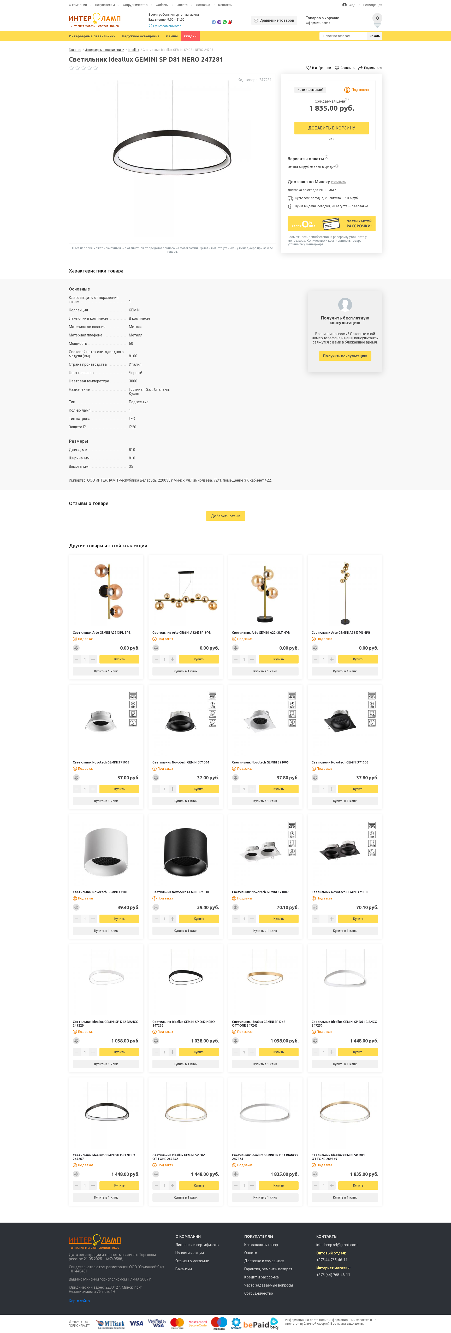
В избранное (321, 68)
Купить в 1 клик (106, 671)
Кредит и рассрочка (261, 1277)
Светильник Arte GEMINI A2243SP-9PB (181, 632)
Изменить (338, 182)
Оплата (182, 5)
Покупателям (105, 5)
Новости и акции (189, 1253)
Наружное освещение (140, 36)
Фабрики (162, 5)
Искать (375, 36)
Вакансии (183, 1269)
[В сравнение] (76, 647)
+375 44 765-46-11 (332, 1260)
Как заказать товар (261, 1245)
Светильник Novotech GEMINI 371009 (101, 892)
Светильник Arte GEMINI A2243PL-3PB (102, 632)
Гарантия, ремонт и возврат (268, 1269)
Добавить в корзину (331, 128)
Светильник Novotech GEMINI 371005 (260, 762)
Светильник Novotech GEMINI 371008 (340, 892)
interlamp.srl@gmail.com (337, 1245)
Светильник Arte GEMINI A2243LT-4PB (261, 632)
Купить (119, 659)
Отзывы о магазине (192, 1261)
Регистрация (372, 5)
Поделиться (373, 68)
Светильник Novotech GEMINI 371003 (101, 762)
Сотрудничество (135, 5)
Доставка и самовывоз (264, 1261)
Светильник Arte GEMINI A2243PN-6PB (341, 632)
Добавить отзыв (225, 516)
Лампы (172, 36)
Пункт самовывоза (167, 26)
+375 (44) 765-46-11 (333, 1275)
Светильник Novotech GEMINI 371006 (340, 762)
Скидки (190, 36)
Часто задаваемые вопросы (268, 1285)
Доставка (203, 5)
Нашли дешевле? (310, 90)
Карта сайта (79, 1301)
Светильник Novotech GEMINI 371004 (180, 762)
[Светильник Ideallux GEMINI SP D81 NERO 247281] (172, 159)
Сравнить (347, 68)
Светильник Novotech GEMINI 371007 (260, 892)
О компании (78, 5)
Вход (351, 5)
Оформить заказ (318, 23)
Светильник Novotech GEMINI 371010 (180, 892)
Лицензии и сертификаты (197, 1245)
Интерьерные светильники (92, 36)
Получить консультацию (345, 356)
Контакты (225, 5)
